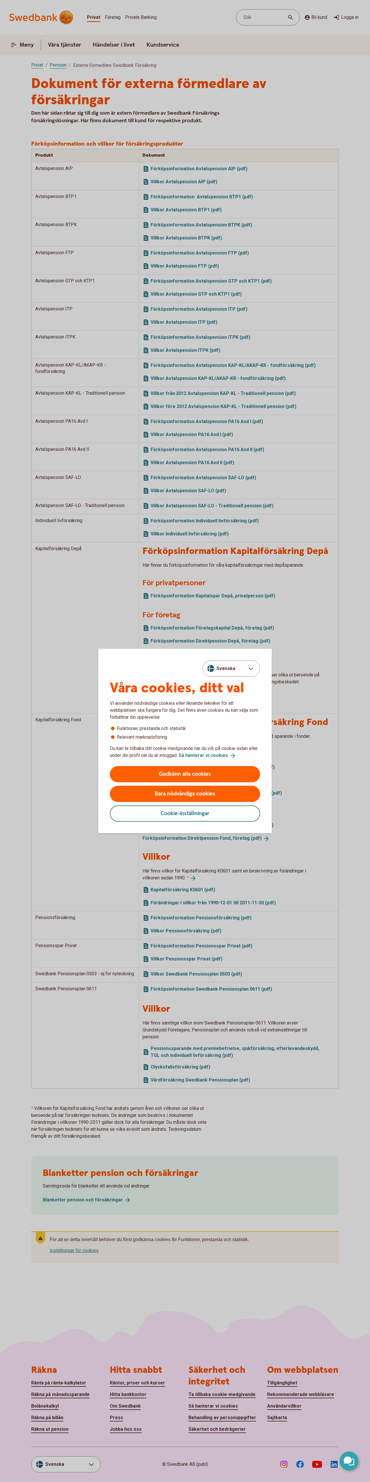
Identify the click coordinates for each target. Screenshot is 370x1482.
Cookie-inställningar (185, 813)
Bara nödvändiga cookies (185, 793)
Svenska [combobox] (226, 668)
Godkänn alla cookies (185, 773)
